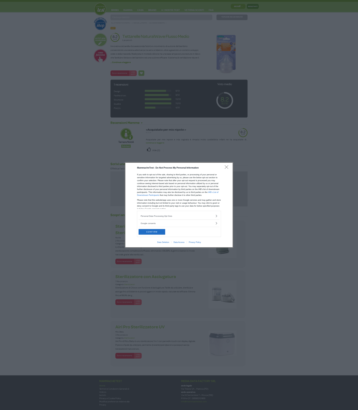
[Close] (227, 168)
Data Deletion (163, 242)
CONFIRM (151, 232)
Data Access (179, 242)
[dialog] (179, 205)
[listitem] (179, 216)
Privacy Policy (195, 242)
